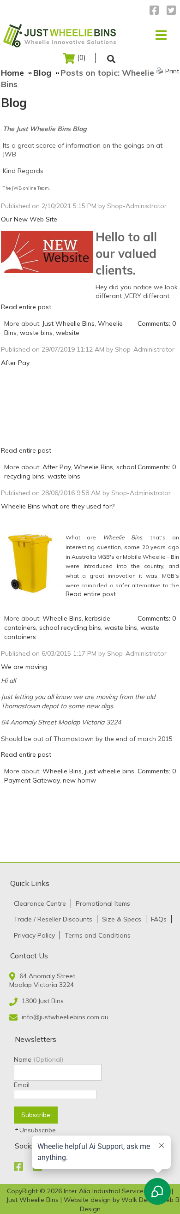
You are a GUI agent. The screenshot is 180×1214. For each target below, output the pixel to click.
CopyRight (23, 1191)
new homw (79, 780)
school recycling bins (70, 627)
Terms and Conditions (98, 935)
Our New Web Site (29, 219)
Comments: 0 (157, 323)
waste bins (36, 333)
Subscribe (35, 1115)
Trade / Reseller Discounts (53, 919)
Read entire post (26, 307)
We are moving (24, 667)
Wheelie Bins (93, 467)
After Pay (15, 363)
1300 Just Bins (43, 1001)
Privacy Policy (34, 935)
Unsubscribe (37, 1130)
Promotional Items (103, 903)
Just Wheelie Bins (68, 323)
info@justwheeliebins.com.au (65, 1017)
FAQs (159, 919)
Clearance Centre (40, 903)
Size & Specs (121, 919)
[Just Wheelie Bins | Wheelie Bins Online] (61, 35)
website (67, 333)
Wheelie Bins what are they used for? (57, 506)
